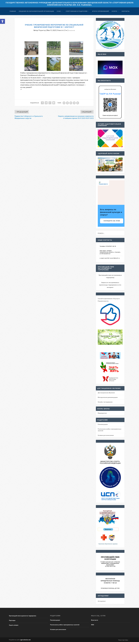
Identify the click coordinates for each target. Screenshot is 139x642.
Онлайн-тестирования (105, 402)
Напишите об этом (112, 221)
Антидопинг (102, 601)
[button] (2, 21)
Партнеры (12, 620)
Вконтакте (94, 620)
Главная (13, 11)
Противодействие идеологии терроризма (22, 616)
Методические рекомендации (108, 397)
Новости (60, 30)
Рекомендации (103, 424)
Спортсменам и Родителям (76, 11)
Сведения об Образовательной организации (36, 11)
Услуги (114, 11)
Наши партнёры (123, 640)
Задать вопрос (13, 625)
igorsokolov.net (25, 639)
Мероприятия (102, 413)
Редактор (42, 30)
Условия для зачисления (106, 435)
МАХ (92, 624)
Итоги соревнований (100, 11)
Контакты (125, 11)
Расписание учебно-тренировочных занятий (64, 624)
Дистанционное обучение (106, 392)
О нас (59, 11)
